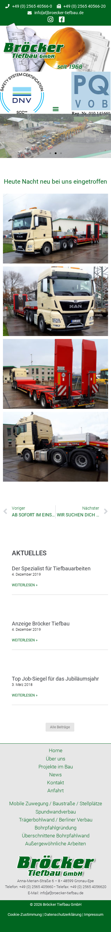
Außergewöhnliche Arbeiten (55, 844)
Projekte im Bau (55, 767)
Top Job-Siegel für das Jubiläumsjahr (55, 679)
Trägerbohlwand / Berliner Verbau (55, 820)
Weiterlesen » (25, 585)
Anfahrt (55, 790)
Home (55, 750)
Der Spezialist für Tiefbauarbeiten (51, 568)
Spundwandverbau (56, 812)
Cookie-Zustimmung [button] (25, 914)
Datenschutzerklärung (62, 914)
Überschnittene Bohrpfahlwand (55, 836)
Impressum (93, 914)
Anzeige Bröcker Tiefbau (41, 623)
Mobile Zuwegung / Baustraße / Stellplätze (55, 803)
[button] (55, 109)
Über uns (55, 759)
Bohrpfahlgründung (55, 828)
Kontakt (55, 783)
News (55, 775)
